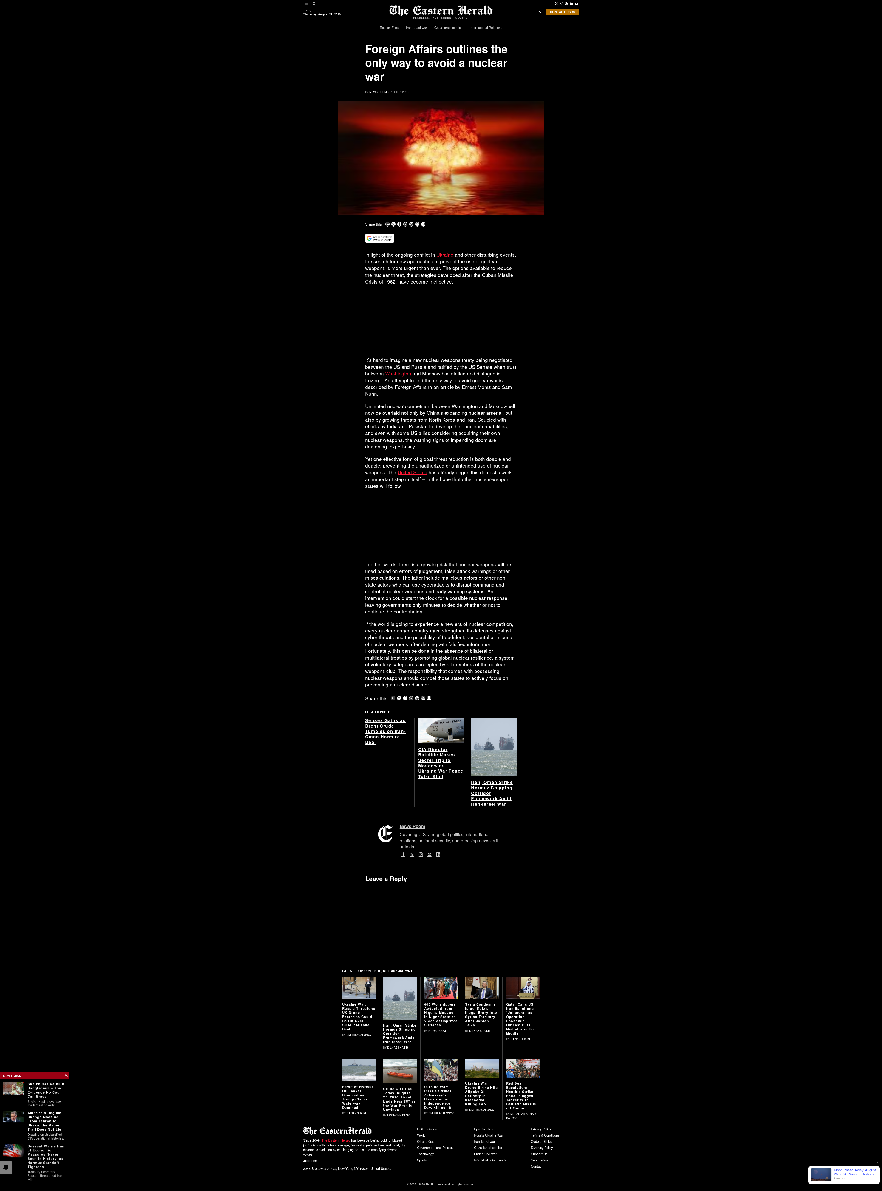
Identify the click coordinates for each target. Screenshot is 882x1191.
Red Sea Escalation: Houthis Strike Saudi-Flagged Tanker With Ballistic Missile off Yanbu (521, 1166)
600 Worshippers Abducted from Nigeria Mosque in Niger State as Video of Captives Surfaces (441, 1086)
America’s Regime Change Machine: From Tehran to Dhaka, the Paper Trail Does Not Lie (44, 1121)
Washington (398, 373)
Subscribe (474, 56)
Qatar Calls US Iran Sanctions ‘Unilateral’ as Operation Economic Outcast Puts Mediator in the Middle (520, 1090)
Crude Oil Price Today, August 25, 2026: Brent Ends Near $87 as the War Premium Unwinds (399, 1170)
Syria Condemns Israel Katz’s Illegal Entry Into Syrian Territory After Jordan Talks (481, 1086)
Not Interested (437, 56)
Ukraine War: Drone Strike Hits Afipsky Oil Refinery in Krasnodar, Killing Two (481, 1164)
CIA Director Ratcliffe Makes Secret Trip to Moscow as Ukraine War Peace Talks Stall (441, 834)
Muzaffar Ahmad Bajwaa (521, 1187)
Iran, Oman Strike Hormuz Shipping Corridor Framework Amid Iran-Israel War (492, 864)
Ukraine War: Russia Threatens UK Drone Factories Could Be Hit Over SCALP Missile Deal (358, 1087)
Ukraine (444, 254)
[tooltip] (556, 3)
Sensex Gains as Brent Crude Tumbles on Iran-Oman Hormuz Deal (385, 802)
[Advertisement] (441, 322)
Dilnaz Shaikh (397, 1118)
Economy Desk (398, 1186)
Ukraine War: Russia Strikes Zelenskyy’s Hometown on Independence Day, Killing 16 (438, 1168)
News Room (378, 92)
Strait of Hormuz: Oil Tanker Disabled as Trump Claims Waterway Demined (358, 1168)
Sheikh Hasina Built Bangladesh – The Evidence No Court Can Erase (46, 1090)
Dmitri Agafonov (359, 1106)
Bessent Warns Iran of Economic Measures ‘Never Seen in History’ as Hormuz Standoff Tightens (46, 1156)
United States (412, 472)
